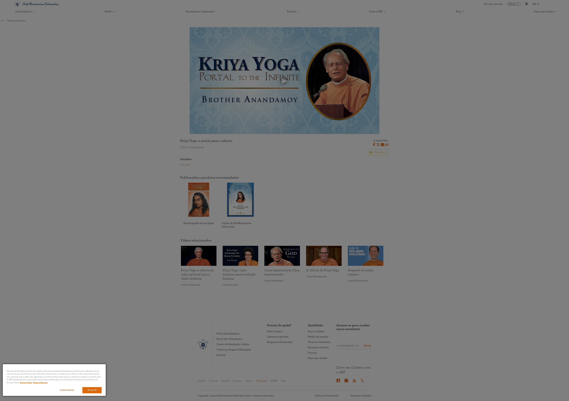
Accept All (92, 390)
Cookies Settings (67, 390)
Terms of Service (40, 383)
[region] (54, 380)
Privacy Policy (26, 383)
